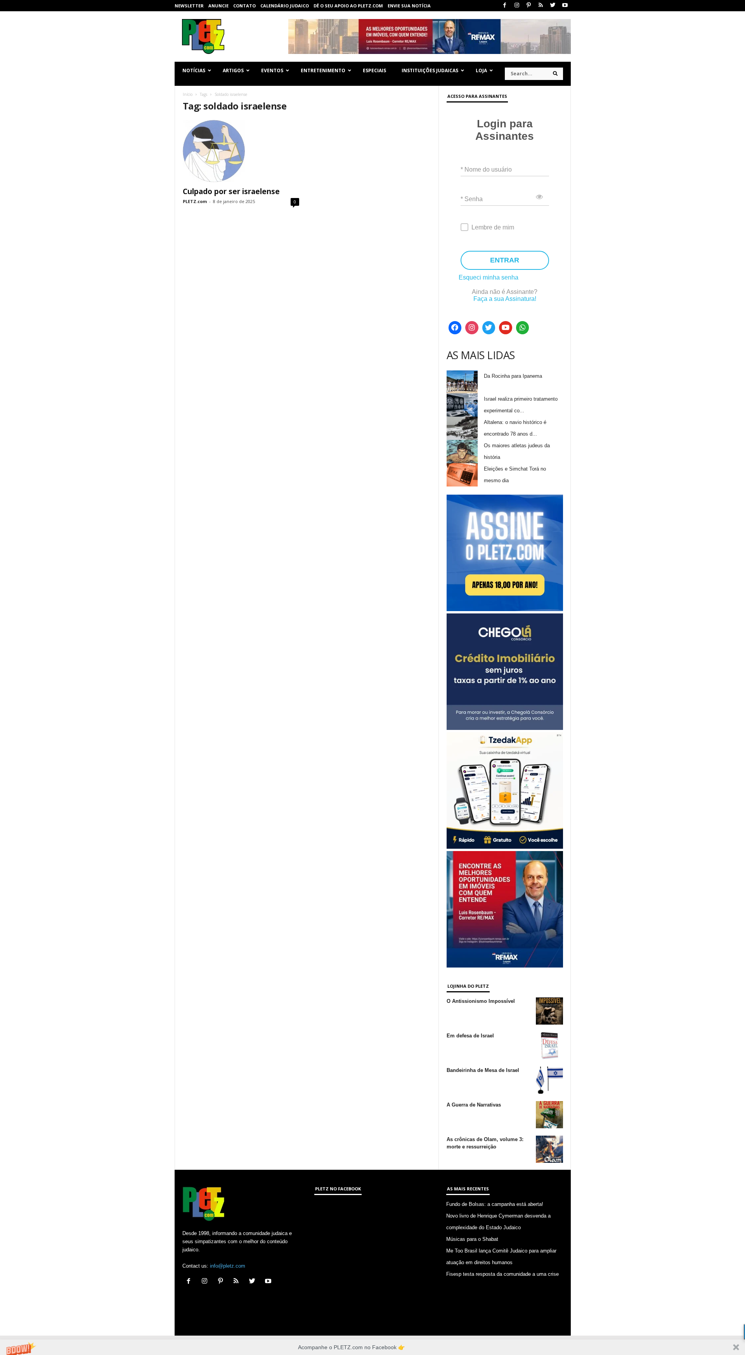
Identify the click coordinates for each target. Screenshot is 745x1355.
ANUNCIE (218, 6)
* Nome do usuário (486, 169)
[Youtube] (565, 5)
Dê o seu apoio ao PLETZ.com (348, 6)
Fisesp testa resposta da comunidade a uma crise (502, 1274)
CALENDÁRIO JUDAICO (284, 6)
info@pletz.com (227, 1266)
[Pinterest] (529, 5)
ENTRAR (504, 260)
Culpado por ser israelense (231, 191)
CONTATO (244, 6)
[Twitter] (553, 5)
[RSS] (541, 5)
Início (187, 94)
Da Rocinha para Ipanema (513, 376)
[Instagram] (517, 5)
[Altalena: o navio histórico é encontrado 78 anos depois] (462, 428)
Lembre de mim (492, 227)
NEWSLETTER (189, 6)
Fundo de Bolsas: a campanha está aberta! (494, 1204)
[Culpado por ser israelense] (241, 151)
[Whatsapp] (522, 327)
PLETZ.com (195, 201)
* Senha (472, 199)
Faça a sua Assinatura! (504, 298)
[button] (372, 1347)
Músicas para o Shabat (472, 1239)
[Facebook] (504, 5)
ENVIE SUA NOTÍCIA (409, 6)
